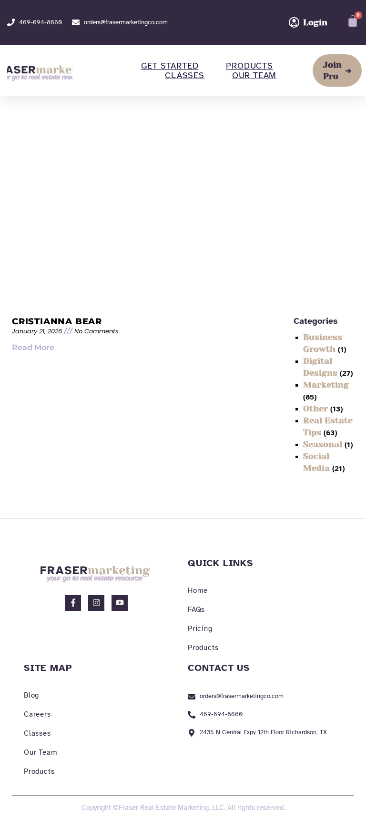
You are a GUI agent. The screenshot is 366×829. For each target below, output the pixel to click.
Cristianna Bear (57, 321)
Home (198, 590)
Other (315, 408)
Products (249, 65)
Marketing (326, 385)
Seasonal (322, 444)
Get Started (170, 65)
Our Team (254, 75)
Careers (37, 714)
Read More (33, 347)
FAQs (196, 609)
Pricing (200, 628)
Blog (31, 695)
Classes (184, 75)
